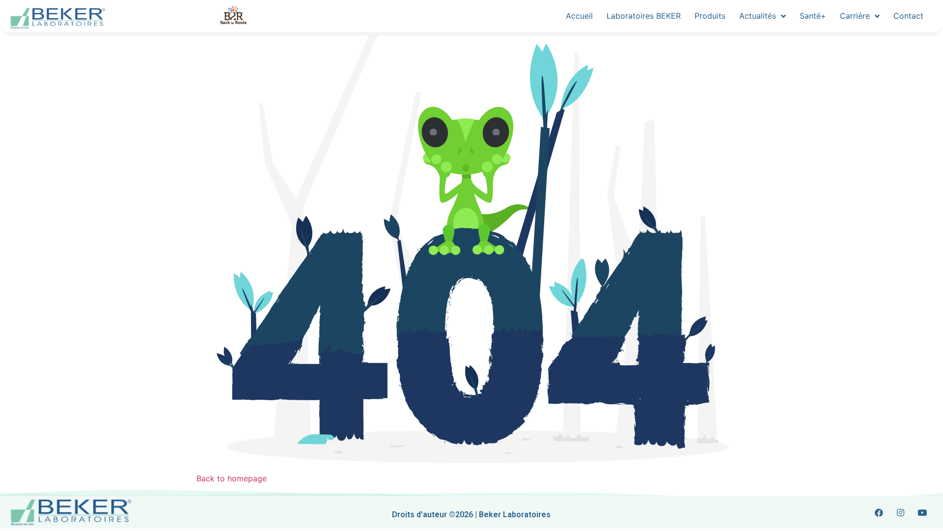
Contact (908, 16)
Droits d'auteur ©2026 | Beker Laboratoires (471, 514)
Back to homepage (231, 478)
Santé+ (813, 16)
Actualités (757, 16)
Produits (709, 16)
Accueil (579, 16)
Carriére (855, 16)
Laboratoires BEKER (644, 16)
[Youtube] (922, 512)
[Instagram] (900, 512)
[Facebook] (879, 512)
